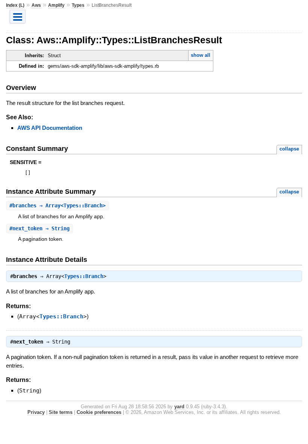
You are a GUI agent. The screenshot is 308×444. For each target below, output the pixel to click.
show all (200, 55)
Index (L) (15, 5)
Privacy (36, 412)
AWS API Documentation (49, 128)
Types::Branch (83, 276)
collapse (289, 149)
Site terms (60, 412)
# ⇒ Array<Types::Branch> (57, 205)
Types (78, 5)
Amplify (56, 5)
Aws (36, 5)
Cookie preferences (99, 412)
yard (179, 406)
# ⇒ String (39, 228)
